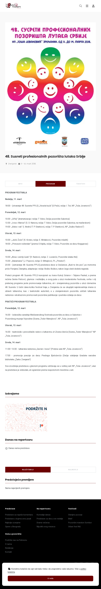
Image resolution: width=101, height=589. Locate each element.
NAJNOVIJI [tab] (73, 470)
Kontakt (8, 552)
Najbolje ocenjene (12, 522)
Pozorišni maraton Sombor (80, 522)
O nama (8, 544)
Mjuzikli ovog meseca (46, 526)
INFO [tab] (20, 184)
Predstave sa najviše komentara (19, 515)
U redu (50, 578)
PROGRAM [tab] (50, 184)
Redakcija (9, 548)
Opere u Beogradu (13, 526)
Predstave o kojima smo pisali (18, 519)
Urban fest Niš (74, 526)
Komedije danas (43, 515)
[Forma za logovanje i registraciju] (93, 6)
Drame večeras (43, 522)
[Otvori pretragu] (80, 6)
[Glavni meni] (87, 6)
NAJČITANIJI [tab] (28, 470)
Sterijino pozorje (75, 515)
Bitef (70, 519)
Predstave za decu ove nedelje (50, 519)
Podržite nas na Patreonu (16, 540)
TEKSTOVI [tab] (80, 184)
